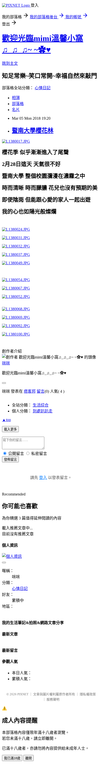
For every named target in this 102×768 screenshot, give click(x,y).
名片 (16, 110)
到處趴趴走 (42, 411)
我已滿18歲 (12, 758)
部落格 (18, 104)
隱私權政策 (88, 694)
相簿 (16, 98)
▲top (6, 420)
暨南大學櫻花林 (32, 130)
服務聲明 (53, 699)
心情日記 (43, 88)
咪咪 (6, 363)
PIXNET (22, 694)
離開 (28, 758)
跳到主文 (10, 63)
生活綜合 (41, 405)
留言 (41, 391)
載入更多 (10, 429)
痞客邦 (30, 391)
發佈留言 (10, 459)
